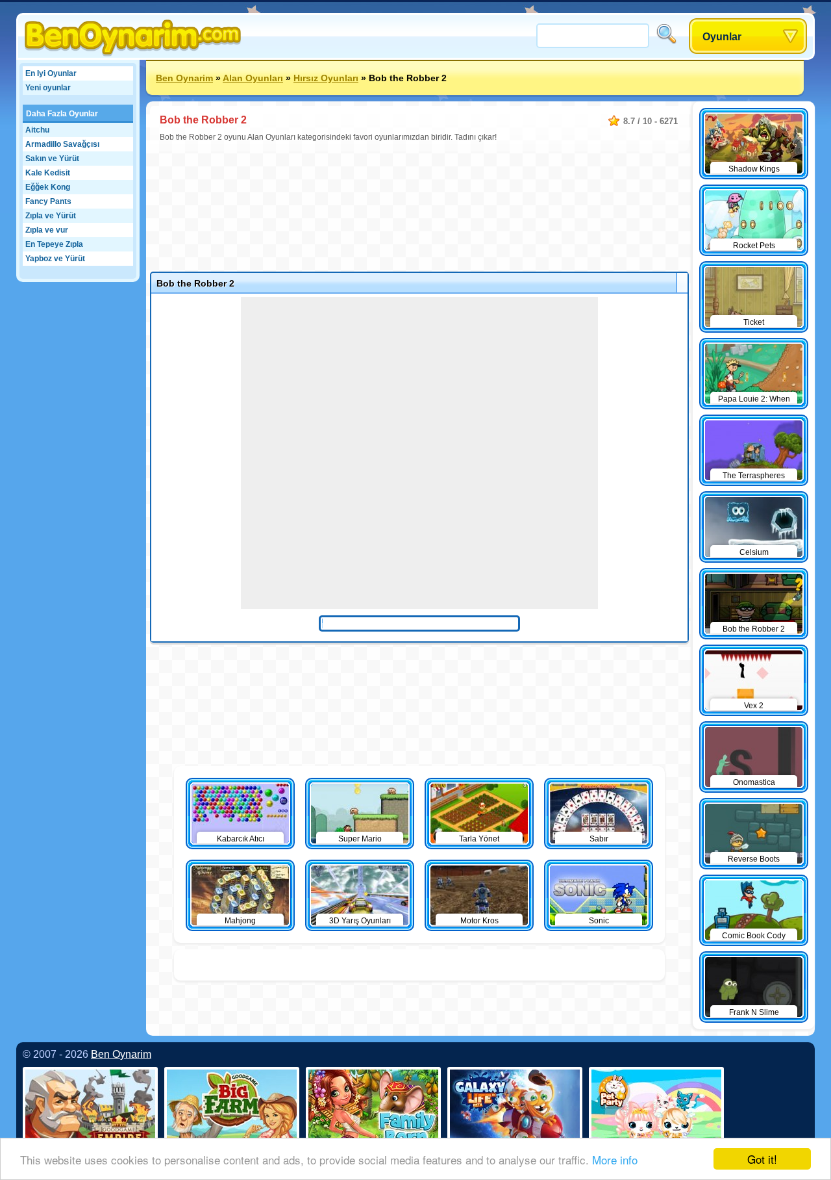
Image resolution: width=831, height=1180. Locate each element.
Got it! (762, 1159)
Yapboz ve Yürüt (55, 258)
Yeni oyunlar (48, 87)
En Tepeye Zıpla (54, 244)
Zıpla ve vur (46, 230)
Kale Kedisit (47, 172)
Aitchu (37, 130)
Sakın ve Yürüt (52, 158)
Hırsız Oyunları (325, 78)
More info (615, 1159)
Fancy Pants (48, 201)
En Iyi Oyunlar (51, 73)
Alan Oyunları (253, 78)
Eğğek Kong (47, 187)
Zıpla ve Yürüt (50, 215)
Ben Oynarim (184, 78)
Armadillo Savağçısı (62, 144)
